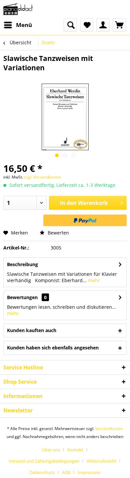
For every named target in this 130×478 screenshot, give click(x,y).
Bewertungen (22, 297)
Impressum (89, 472)
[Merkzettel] (86, 25)
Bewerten (57, 233)
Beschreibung (22, 264)
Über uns (51, 450)
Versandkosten (109, 428)
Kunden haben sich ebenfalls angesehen (53, 347)
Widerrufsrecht (101, 461)
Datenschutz (42, 472)
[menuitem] (17, 25)
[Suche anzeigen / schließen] (70, 25)
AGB (66, 472)
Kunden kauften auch (31, 330)
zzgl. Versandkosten (42, 177)
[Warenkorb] (119, 25)
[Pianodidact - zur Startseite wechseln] (18, 9)
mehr (93, 280)
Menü (24, 25)
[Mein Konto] (103, 25)
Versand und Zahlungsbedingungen (44, 461)
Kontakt (75, 450)
